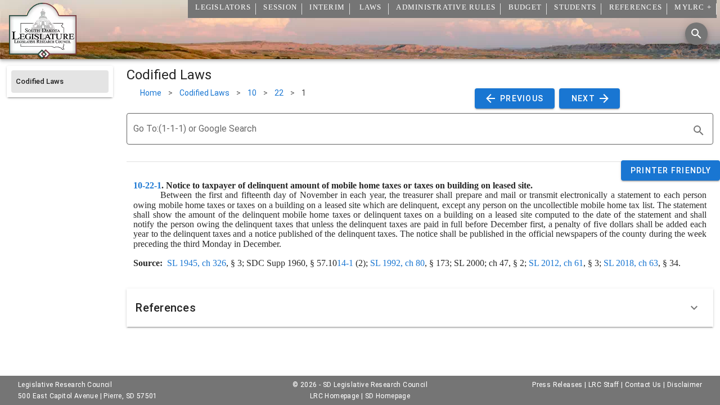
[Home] (42, 54)
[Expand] (694, 308)
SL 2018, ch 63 (631, 263)
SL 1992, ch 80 (397, 263)
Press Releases (557, 385)
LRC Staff (603, 385)
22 (279, 92)
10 (252, 92)
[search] (698, 130)
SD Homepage (387, 396)
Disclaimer (684, 385)
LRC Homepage (334, 396)
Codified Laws (204, 92)
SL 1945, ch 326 (196, 263)
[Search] (696, 33)
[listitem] (60, 81)
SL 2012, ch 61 (556, 263)
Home (150, 92)
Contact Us (643, 385)
